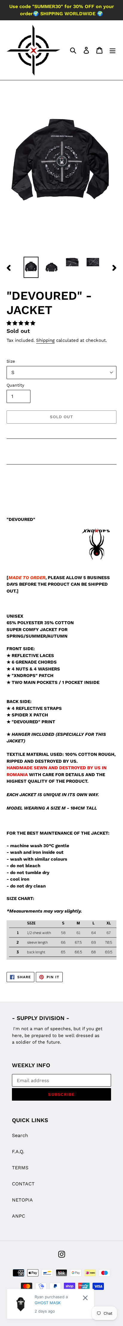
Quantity (15, 385)
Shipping (45, 340)
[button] (22, 323)
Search (20, 1135)
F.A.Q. (18, 1151)
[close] (85, 1298)
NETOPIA (22, 1200)
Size (11, 361)
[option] (31, 267)
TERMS (20, 1167)
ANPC (18, 1216)
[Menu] (112, 50)
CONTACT (23, 1184)
